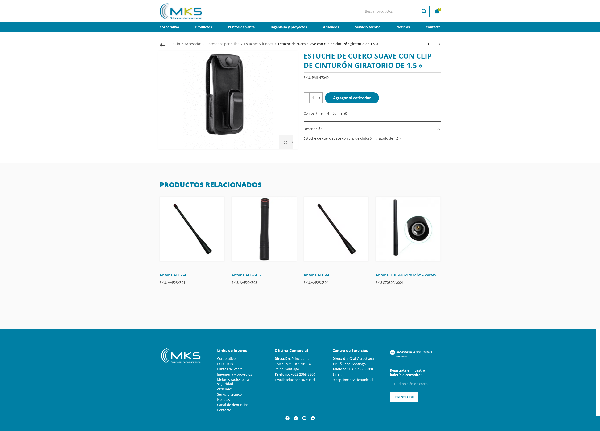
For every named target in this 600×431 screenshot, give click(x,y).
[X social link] (334, 113)
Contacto (224, 410)
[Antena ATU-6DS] (264, 229)
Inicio (175, 44)
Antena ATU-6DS (246, 275)
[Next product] (438, 44)
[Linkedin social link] (340, 113)
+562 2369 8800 (303, 374)
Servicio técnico (229, 394)
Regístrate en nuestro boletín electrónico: (407, 372)
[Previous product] (430, 44)
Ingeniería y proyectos (234, 374)
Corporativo (226, 358)
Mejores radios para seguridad (233, 381)
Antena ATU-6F (317, 275)
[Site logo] (181, 10)
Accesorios (193, 44)
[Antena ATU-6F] (336, 229)
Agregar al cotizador (352, 97)
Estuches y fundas (258, 44)
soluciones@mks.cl (300, 379)
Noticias (223, 399)
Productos (225, 363)
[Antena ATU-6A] (192, 229)
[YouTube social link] (304, 418)
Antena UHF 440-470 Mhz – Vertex (406, 275)
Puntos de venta (230, 369)
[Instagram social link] (296, 418)
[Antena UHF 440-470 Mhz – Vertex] (408, 229)
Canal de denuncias (232, 404)
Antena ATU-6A (173, 275)
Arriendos (225, 389)
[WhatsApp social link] (346, 113)
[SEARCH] (424, 11)
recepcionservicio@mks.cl (352, 379)
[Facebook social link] (328, 113)
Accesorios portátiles (223, 44)
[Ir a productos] (162, 44)
